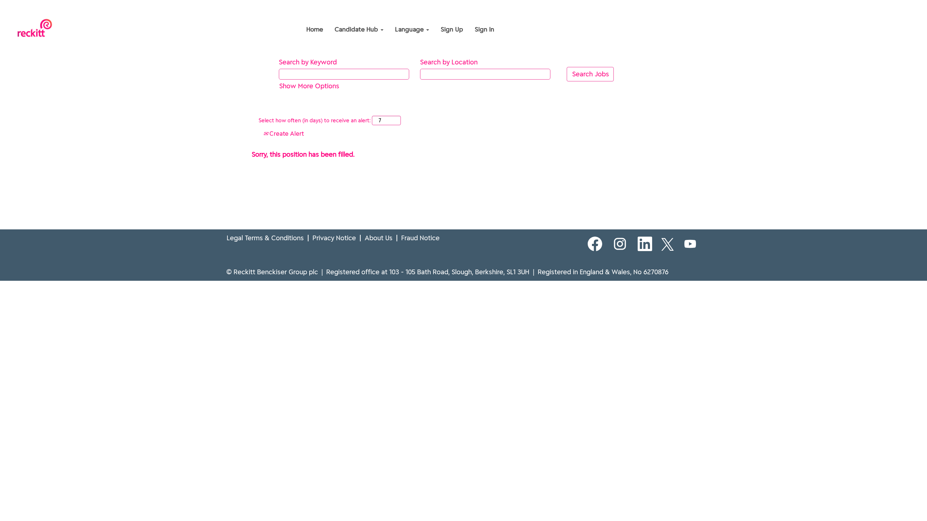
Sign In (484, 29)
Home (314, 29)
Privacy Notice (334, 238)
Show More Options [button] (309, 86)
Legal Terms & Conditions (265, 238)
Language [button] (410, 29)
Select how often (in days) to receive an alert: (314, 120)
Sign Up (452, 29)
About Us (379, 238)
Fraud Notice (420, 238)
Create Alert (286, 133)
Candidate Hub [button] (357, 29)
